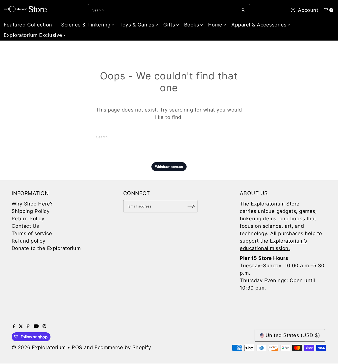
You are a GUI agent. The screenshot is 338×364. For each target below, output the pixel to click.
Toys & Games (137, 25)
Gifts (169, 25)
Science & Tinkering (86, 25)
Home (215, 25)
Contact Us (25, 226)
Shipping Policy (31, 211)
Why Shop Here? (32, 204)
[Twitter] (21, 326)
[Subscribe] (191, 206)
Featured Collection (28, 25)
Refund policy (29, 241)
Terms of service (32, 233)
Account (308, 10)
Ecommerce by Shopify (123, 347)
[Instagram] (44, 326)
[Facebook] (14, 326)
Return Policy (28, 219)
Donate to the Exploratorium (46, 248)
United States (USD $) (293, 335)
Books (191, 25)
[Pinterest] (28, 326)
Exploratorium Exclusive (33, 35)
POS (77, 347)
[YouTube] (36, 326)
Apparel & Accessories (259, 25)
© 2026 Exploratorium (39, 347)
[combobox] (169, 10)
